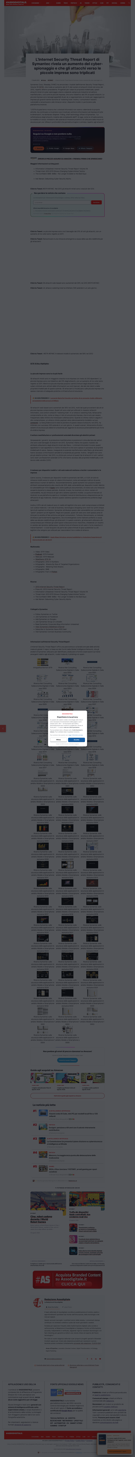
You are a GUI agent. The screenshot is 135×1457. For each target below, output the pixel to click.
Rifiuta (58, 740)
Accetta (76, 740)
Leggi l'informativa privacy (75, 735)
